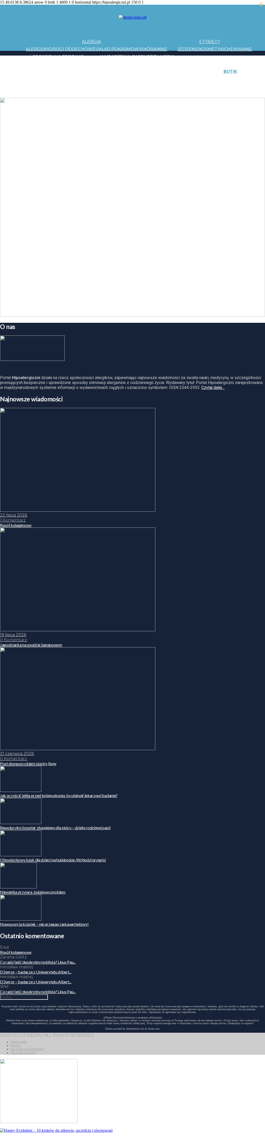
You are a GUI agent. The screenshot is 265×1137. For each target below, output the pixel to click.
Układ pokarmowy (118, 49)
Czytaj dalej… (213, 387)
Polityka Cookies (23, 1052)
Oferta (15, 1045)
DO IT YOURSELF (174, 79)
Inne (161, 49)
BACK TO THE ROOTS (103, 79)
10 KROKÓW (39, 79)
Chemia (232, 49)
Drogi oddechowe (72, 49)
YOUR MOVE (205, 79)
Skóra (149, 49)
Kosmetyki (211, 49)
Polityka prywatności (27, 1049)
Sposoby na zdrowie (58, 56)
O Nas (32, 94)
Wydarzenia (115, 56)
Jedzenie (188, 49)
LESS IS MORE (141, 79)
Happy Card (66, 79)
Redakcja (50, 94)
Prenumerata (78, 94)
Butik (230, 71)
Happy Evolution (117, 71)
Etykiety (209, 41)
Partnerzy (145, 56)
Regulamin (18, 1042)
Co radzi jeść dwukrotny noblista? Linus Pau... (38, 962)
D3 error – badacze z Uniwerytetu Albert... (35, 971)
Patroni (150, 63)
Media (167, 56)
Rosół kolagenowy (16, 952)
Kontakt (55, 86)
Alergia (91, 41)
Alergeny (37, 49)
